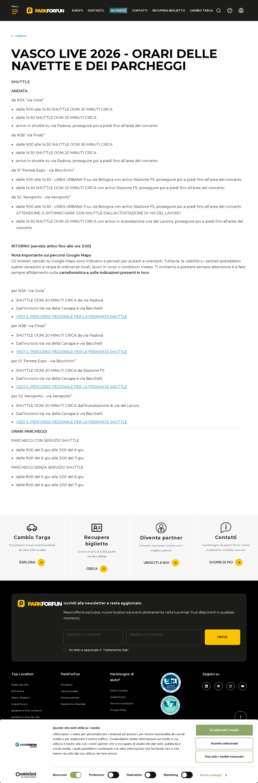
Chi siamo (66, 684)
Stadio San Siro (20, 684)
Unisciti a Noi (156, 563)
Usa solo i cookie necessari (224, 756)
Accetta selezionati (224, 743)
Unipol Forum (19, 704)
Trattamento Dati (115, 650)
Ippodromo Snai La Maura (26, 710)
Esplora (27, 562)
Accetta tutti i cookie (224, 730)
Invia (222, 637)
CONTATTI (140, 10)
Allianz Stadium (20, 697)
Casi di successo (69, 691)
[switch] (113, 775)
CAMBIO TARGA (201, 10)
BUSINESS (118, 10)
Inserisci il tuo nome (84, 634)
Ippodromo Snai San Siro (25, 716)
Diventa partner (70, 697)
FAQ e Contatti (119, 690)
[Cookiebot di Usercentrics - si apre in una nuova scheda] (26, 775)
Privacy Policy (118, 709)
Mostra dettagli (211, 775)
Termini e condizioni (121, 703)
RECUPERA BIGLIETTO (168, 10)
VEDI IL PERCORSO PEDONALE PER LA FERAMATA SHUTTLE (71, 316)
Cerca (92, 569)
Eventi (77, 10)
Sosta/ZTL (96, 10)
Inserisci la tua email (147, 634)
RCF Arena (17, 691)
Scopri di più (221, 562)
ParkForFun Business (73, 704)
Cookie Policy (118, 696)
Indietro (21, 36)
